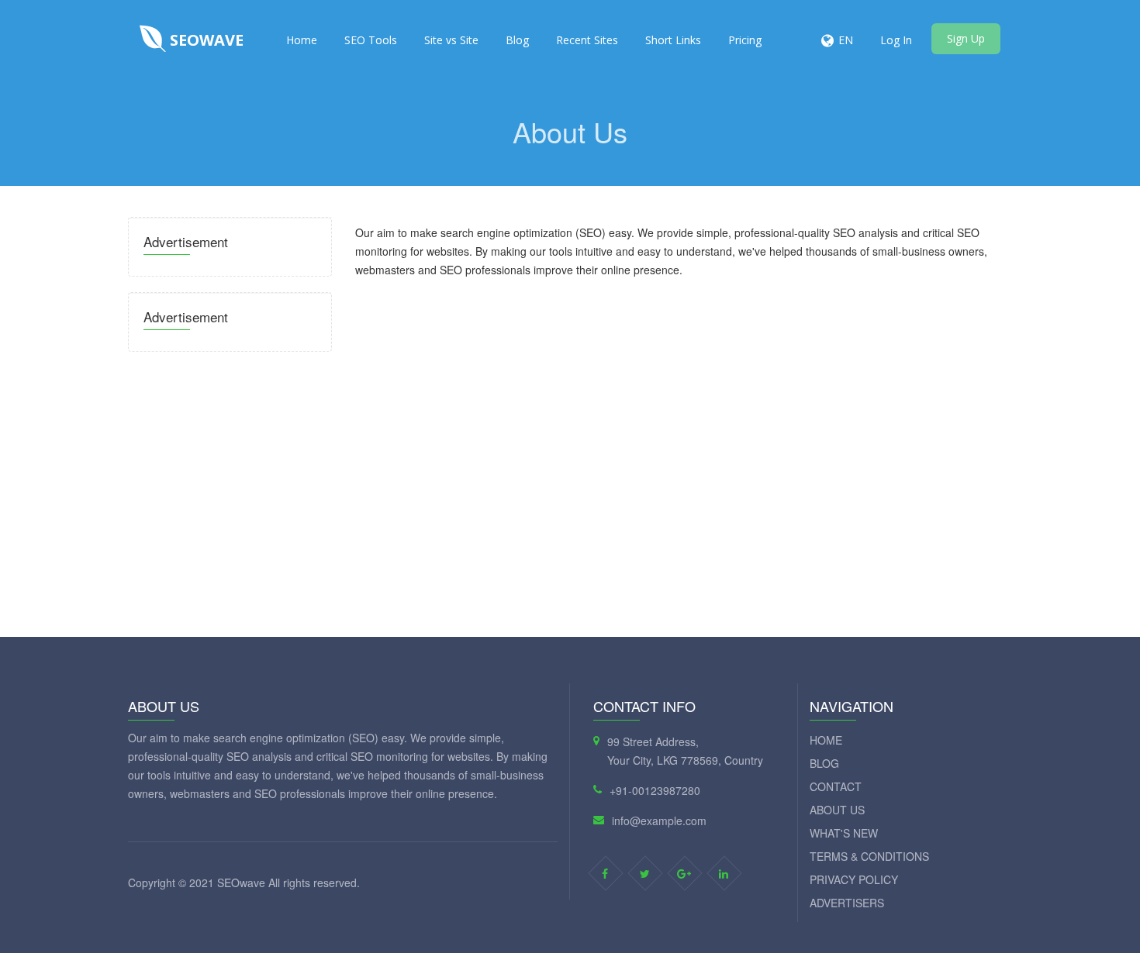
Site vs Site (451, 40)
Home (301, 40)
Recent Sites (587, 40)
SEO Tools (370, 40)
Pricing (745, 40)
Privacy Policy (854, 879)
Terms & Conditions (869, 856)
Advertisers (847, 902)
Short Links (673, 40)
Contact (836, 786)
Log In (896, 40)
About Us (837, 809)
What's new (844, 833)
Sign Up (966, 38)
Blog (517, 40)
